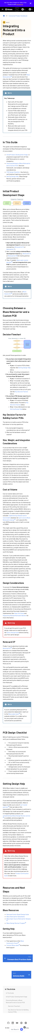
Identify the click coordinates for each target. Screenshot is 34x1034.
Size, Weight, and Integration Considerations (16, 442)
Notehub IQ (19, 4)
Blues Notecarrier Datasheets (15, 916)
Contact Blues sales (12, 945)
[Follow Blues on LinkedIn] (13, 1023)
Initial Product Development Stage (17, 154)
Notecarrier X (27, 253)
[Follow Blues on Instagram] (21, 1023)
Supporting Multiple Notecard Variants (14, 615)
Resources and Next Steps (14, 889)
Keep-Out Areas (19, 613)
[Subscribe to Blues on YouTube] (17, 1023)
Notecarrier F (10, 249)
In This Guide (10, 142)
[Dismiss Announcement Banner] (30, 3)
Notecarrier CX (19, 247)
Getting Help (9, 928)
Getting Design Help (12, 176)
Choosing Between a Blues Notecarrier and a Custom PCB (16, 311)
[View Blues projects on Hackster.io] (26, 1023)
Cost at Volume (10, 489)
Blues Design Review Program (15, 923)
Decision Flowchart (12, 334)
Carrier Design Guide (13, 632)
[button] (22, 9)
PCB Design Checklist (13, 172)
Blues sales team (13, 714)
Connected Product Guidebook (18, 16)
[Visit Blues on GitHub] (8, 1023)
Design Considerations (13, 583)
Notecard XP (9, 642)
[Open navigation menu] (2, 9)
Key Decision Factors (21, 391)
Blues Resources (11, 910)
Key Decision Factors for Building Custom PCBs (14, 416)
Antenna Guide (18, 976)
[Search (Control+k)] (17, 9)
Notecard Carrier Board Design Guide (17, 914)
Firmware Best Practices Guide (19, 959)
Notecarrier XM (12, 256)
